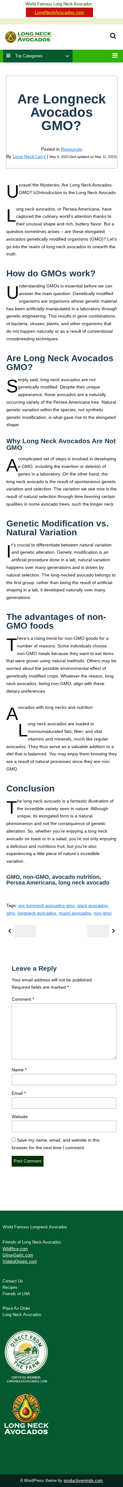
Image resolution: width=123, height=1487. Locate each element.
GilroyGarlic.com (18, 1255)
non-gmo (103, 913)
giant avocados (92, 905)
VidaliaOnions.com (20, 1261)
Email (19, 1093)
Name (19, 1069)
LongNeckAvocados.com (59, 12)
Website (20, 1116)
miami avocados (75, 913)
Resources (71, 149)
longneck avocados (37, 913)
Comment (23, 999)
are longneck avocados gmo (46, 905)
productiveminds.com (83, 1480)
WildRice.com (15, 1249)
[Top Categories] (67, 56)
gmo (10, 913)
